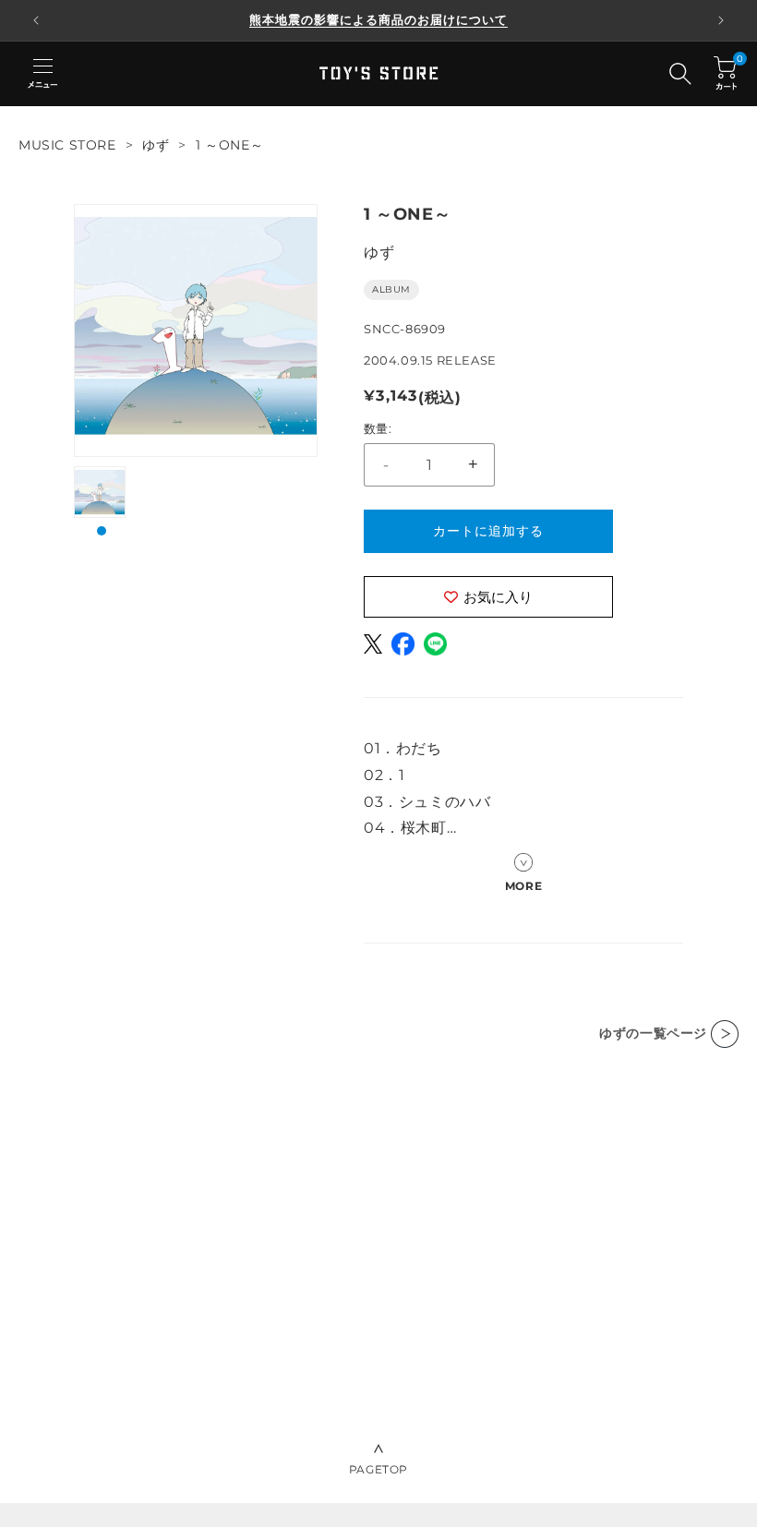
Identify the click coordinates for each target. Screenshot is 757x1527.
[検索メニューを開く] (680, 74)
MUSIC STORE (67, 145)
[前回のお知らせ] (36, 20)
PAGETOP (378, 1469)
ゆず (155, 145)
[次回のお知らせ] (721, 20)
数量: (377, 428)
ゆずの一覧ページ (653, 1033)
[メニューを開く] (42, 74)
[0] (725, 73)
